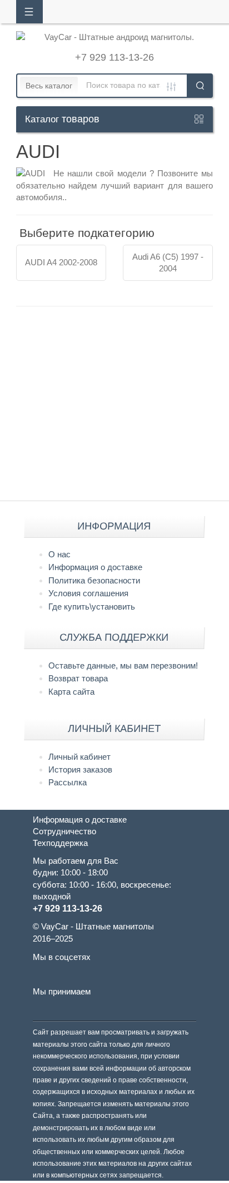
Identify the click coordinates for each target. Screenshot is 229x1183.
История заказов (80, 769)
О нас (59, 554)
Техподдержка (60, 843)
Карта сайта (71, 691)
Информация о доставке (95, 567)
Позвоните (179, 173)
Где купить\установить (91, 606)
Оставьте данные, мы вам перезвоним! (123, 665)
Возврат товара (78, 678)
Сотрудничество (64, 831)
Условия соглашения (88, 593)
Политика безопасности (94, 580)
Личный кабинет (79, 756)
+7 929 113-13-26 (114, 57)
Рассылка (67, 782)
